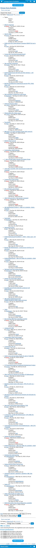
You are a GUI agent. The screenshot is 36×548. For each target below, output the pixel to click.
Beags (17, 500)
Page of (10, 14)
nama (16, 128)
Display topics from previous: (11, 513)
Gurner (8, 366)
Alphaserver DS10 (9, 227)
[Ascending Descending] (14, 516)
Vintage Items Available (11, 1)
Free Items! (7, 122)
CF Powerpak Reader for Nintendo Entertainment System (19, 365)
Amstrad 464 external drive (11, 455)
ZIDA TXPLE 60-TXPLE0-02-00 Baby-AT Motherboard (19, 374)
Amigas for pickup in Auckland (12, 436)
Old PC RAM (7, 34)
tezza (7, 26)
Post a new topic (5, 10)
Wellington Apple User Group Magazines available (18, 503)
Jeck (7, 46)
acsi (7, 339)
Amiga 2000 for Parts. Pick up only (13, 464)
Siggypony (9, 271)
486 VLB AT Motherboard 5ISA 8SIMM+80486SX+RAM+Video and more (15, 299)
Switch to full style (18, 5)
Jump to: (2, 523)
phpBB (7, 543)
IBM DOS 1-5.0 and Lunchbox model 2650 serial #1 (18, 131)
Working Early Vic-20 (10, 141)
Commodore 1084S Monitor (12, 150)
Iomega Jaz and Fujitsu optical (12, 278)
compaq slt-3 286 (9, 328)
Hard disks (7, 218)
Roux (7, 466)
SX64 (5, 309)
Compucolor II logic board (11, 179)
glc (16, 224)
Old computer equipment (11, 63)
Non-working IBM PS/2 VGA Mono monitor (15, 319)
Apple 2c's (7, 484)
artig (7, 280)
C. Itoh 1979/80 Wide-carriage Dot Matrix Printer (17, 159)
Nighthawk (9, 311)
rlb (6, 229)
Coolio (8, 65)
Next (1, 513)
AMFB (7, 133)
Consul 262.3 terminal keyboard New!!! (15, 54)
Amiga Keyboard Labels (11, 103)
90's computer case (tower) (11, 189)
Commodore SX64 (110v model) (13, 337)
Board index (4, 546)
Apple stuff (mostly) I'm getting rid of (14, 493)
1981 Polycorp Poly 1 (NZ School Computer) (16, 198)
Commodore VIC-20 (9, 346)
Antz (7, 495)
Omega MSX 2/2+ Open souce (12, 113)
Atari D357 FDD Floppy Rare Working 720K (16, 405)
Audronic (17, 461)
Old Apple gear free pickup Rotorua (14, 269)
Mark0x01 (8, 96)
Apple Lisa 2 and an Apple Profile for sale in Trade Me (19, 356)
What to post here (9, 25)
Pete (7, 124)
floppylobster (18, 490)
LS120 (8, 105)
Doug (7, 35)
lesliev (8, 348)
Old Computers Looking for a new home (15, 94)
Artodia (33, 543)
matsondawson (10, 456)
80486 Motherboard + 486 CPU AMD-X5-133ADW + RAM (20, 445)
